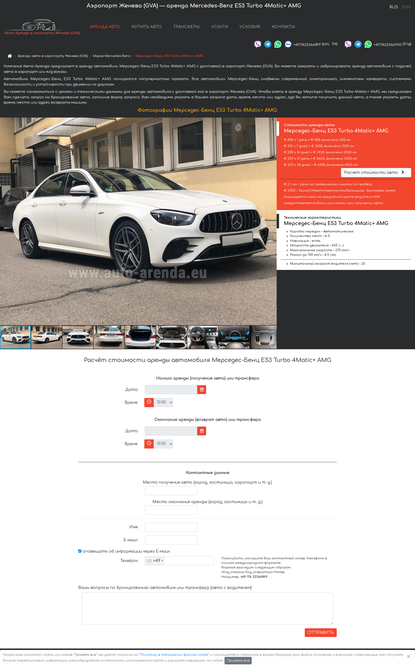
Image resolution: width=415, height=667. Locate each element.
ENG (406, 7)
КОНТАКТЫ (283, 27)
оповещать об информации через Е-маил (125, 551)
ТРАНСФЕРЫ (186, 27)
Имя (133, 527)
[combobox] (155, 560)
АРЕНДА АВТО (105, 27)
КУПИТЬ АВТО (147, 27)
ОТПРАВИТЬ (321, 632)
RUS (394, 7)
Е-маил (130, 540)
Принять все (238, 660)
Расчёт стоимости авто (371, 172)
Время (131, 402)
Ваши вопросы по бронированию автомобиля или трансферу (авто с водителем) (165, 588)
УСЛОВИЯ (249, 27)
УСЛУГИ (219, 27)
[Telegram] (267, 44)
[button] (46, 337)
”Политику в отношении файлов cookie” (174, 654)
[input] (171, 389)
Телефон (129, 561)
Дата (131, 389)
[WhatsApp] (277, 44)
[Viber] (257, 44)
